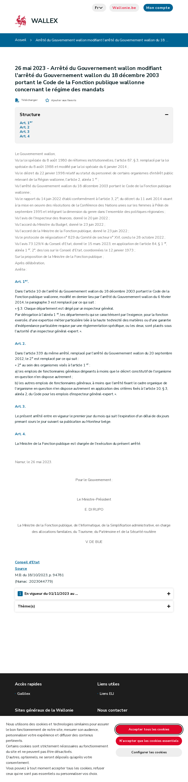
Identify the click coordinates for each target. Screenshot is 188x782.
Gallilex (23, 693)
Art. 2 (25, 127)
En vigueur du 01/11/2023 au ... (48, 593)
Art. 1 (26, 123)
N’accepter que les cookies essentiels (148, 741)
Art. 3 (25, 132)
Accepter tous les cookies (149, 729)
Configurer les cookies (149, 752)
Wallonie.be (124, 7)
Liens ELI (107, 693)
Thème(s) (26, 606)
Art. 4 (25, 136)
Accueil (20, 40)
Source (21, 568)
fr (97, 7)
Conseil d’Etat (27, 562)
